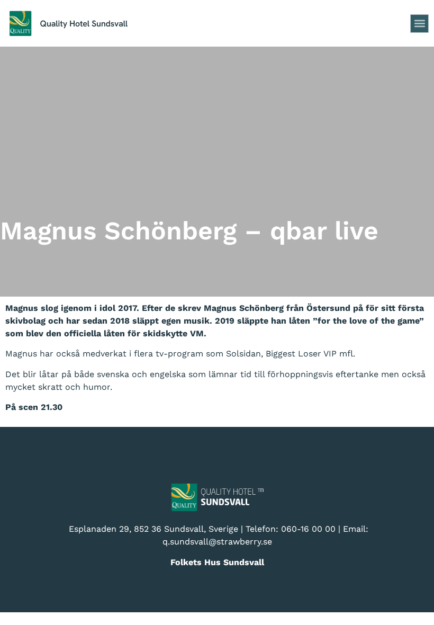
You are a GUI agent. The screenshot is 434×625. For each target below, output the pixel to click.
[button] (419, 23)
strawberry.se (244, 542)
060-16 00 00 (308, 529)
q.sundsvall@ (189, 542)
